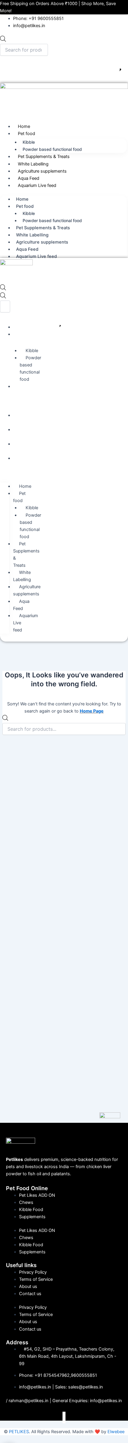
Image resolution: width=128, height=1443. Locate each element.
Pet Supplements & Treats (44, 156)
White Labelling (33, 164)
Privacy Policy (33, 1272)
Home (24, 126)
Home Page (92, 711)
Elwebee (115, 1431)
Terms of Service (36, 1279)
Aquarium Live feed (37, 185)
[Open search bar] (3, 289)
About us (28, 1286)
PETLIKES (19, 1431)
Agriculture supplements (42, 171)
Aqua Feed (28, 178)
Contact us (30, 1293)
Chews (26, 1202)
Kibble (29, 142)
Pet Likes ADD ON (37, 1195)
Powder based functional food (52, 149)
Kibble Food (31, 1209)
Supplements (32, 1216)
